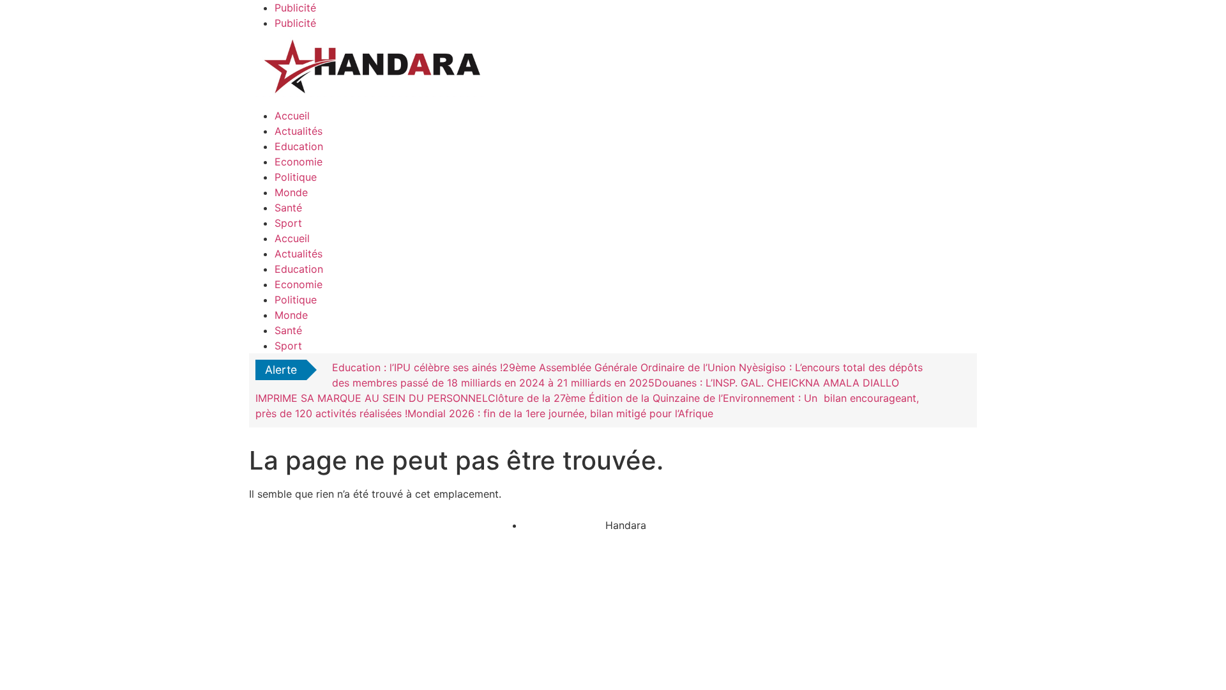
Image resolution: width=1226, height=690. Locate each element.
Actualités (298, 131)
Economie (298, 161)
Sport (288, 223)
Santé (288, 207)
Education (299, 146)
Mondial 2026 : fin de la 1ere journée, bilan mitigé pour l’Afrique (560, 413)
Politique (296, 177)
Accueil (292, 115)
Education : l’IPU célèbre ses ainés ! (417, 367)
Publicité (295, 7)
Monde (291, 192)
